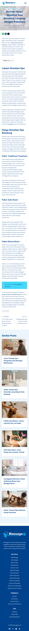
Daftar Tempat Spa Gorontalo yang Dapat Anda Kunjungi (14, 392)
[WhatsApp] (3, 34)
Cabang (14, 612)
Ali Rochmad (9, 25)
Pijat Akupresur (14, 573)
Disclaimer (14, 599)
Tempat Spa (14, 8)
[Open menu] (25, 3)
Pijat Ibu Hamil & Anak (14, 588)
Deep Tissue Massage (14, 585)
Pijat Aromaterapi (14, 580)
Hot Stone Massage (14, 583)
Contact (14, 596)
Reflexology (14, 557)
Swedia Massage (14, 578)
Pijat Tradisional (14, 575)
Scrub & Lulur (14, 567)
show (11, 60)
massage (10, 124)
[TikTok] (19, 628)
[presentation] (14, 347)
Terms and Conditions (14, 604)
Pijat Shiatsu (14, 562)
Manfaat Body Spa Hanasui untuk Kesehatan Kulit (21, 320)
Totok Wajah (14, 560)
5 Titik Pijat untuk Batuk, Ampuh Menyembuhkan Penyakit (7, 321)
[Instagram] (16, 628)
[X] (8, 34)
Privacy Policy (15, 601)
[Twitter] (12, 628)
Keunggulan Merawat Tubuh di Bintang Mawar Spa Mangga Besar (14, 481)
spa (3, 40)
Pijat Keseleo (14, 565)
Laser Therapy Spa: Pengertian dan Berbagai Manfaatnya (13, 360)
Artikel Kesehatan (14, 617)
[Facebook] (6, 34)
